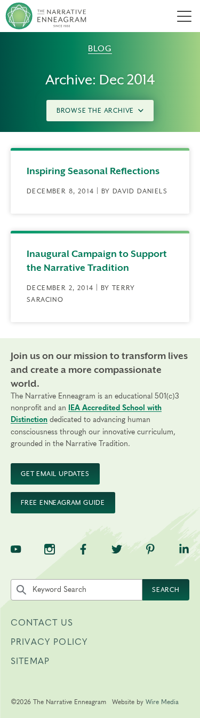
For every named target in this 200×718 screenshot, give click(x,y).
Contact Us (42, 623)
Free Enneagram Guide (63, 502)
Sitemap (30, 661)
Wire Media (162, 702)
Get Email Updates (55, 474)
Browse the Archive (95, 110)
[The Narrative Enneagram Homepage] (45, 16)
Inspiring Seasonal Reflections (93, 171)
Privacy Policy (49, 642)
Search (166, 590)
